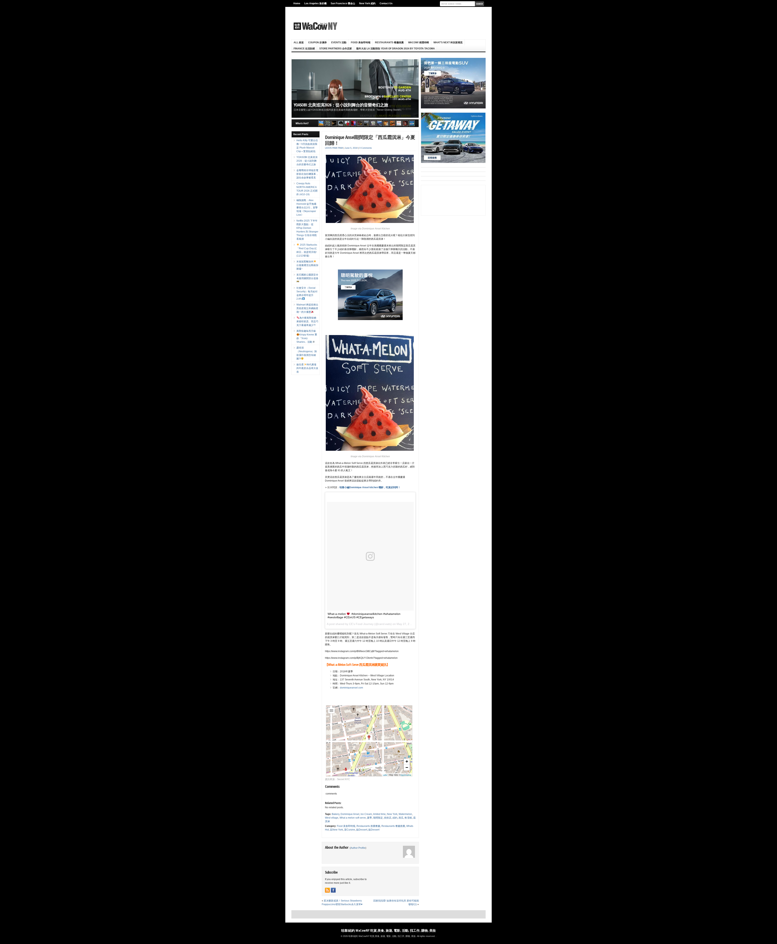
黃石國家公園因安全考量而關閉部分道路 (307, 276)
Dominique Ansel (350, 814)
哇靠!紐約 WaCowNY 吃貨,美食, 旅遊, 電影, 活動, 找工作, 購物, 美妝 (388, 930)
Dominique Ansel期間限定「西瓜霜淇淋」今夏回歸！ (370, 140)
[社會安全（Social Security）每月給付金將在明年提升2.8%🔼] (373, 123)
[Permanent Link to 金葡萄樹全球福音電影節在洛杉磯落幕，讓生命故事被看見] (355, 88)
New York (392, 814)
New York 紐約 (367, 3)
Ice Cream (366, 814)
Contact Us (386, 3)
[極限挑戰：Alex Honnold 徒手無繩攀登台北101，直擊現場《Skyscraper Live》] (347, 123)
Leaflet (385, 775)
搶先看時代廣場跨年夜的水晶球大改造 (307, 368)
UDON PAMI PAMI (334, 148)
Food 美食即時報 (360, 42)
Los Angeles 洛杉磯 (315, 3)
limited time (379, 814)
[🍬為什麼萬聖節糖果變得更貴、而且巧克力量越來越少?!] (386, 123)
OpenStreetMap (405, 775)
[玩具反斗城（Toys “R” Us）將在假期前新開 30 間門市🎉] (412, 123)
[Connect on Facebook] (333, 890)
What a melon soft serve (353, 817)
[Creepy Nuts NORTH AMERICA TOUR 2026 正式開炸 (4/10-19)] (340, 123)
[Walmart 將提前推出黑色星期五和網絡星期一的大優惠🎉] (379, 123)
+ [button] (406, 761)
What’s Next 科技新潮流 (448, 42)
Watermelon (405, 814)
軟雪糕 (408, 817)
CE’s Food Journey (361, 624)
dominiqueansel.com (351, 687)
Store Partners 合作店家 (335, 48)
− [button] (406, 767)
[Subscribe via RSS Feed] (327, 890)
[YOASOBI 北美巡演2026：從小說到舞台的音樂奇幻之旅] (327, 123)
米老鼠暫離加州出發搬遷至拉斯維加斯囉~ (307, 265)
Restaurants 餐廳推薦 (389, 42)
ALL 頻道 (299, 42)
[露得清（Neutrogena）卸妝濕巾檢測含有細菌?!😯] (399, 123)
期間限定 (378, 817)
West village (331, 817)
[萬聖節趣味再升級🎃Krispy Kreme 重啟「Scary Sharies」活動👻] (392, 123)
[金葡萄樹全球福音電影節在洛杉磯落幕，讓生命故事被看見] (334, 123)
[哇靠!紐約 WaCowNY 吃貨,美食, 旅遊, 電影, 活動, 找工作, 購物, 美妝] (314, 26)
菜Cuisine (349, 829)
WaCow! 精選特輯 (418, 42)
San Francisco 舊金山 (343, 3)
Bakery (335, 814)
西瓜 (401, 817)
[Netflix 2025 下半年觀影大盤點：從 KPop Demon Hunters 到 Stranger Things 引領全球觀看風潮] (353, 123)
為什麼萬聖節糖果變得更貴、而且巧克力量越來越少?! (307, 321)
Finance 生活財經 (304, 48)
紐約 (395, 817)
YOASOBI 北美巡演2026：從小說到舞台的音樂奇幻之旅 (306, 161)
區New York (336, 829)
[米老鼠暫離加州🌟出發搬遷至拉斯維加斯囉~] (360, 123)
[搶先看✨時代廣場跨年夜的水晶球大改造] (405, 123)
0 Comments (365, 148)
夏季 (369, 817)
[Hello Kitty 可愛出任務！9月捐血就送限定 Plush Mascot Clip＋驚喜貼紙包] (321, 123)
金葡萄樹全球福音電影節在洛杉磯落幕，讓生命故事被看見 (346, 105)
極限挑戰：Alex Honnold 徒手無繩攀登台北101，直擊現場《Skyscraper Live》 (307, 207)
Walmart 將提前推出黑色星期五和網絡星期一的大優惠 (307, 308)
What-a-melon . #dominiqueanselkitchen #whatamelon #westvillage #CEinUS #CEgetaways (364, 615)
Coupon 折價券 (317, 42)
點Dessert (361, 829)
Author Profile (357, 847)
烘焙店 (387, 817)
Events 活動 (338, 42)
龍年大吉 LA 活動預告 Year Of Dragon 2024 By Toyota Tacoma (395, 48)
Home (296, 3)
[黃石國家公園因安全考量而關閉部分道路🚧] (366, 123)
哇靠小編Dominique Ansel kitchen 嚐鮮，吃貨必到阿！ (370, 487)
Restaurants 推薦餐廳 (368, 826)
